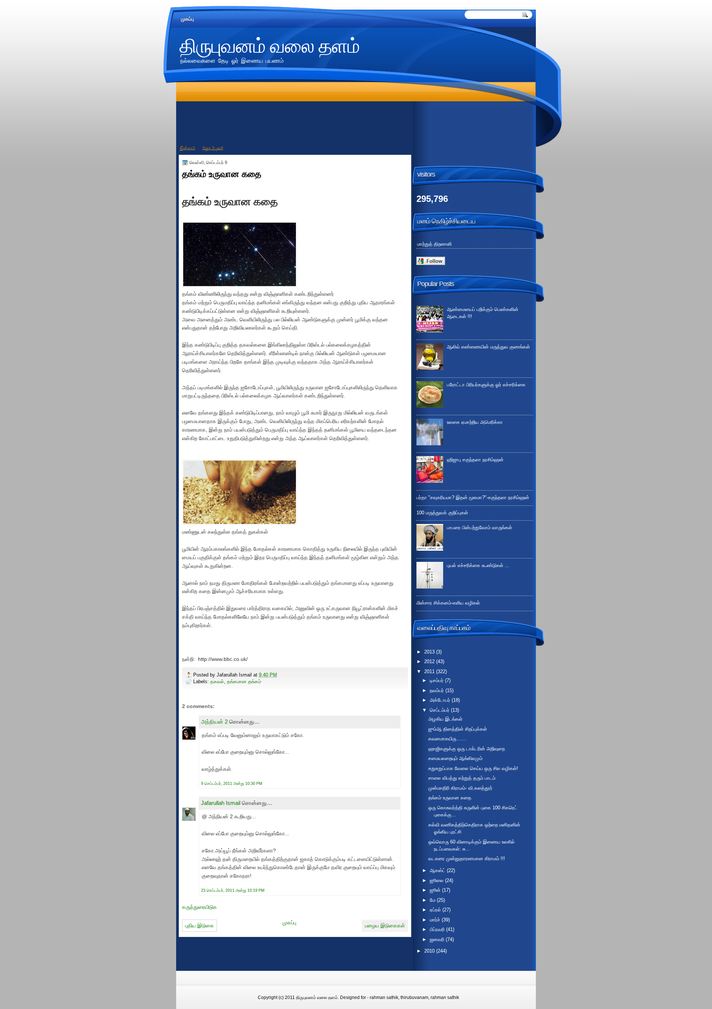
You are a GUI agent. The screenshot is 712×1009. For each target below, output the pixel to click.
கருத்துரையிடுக (199, 907)
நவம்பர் (437, 690)
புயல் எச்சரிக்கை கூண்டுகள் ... (478, 565)
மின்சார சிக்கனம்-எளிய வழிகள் (448, 603)
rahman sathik (384, 997)
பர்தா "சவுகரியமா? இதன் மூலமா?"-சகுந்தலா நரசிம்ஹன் (472, 497)
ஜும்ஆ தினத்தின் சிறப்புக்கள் (457, 729)
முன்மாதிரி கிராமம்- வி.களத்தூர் (460, 788)
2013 (430, 652)
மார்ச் (436, 920)
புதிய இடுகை (199, 925)
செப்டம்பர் (440, 710)
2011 (430, 671)
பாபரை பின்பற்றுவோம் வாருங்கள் (479, 527)
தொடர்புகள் (213, 148)
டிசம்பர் (437, 680)
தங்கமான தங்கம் (244, 681)
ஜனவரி (438, 939)
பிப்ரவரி (438, 929)
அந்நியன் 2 (214, 721)
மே (433, 900)
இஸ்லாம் (187, 148)
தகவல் (217, 681)
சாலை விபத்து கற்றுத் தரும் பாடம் (461, 778)
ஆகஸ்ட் (438, 870)
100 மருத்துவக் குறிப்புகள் (442, 512)
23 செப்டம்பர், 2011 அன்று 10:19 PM (232, 890)
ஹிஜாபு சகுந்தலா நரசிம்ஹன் (475, 459)
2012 (430, 661)
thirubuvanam (414, 997)
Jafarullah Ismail (220, 803)
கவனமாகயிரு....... (447, 738)
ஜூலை (437, 880)
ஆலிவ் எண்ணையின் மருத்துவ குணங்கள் (488, 347)
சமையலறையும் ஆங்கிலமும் (455, 758)
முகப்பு (187, 19)
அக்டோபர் (441, 700)
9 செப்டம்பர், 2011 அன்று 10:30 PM (231, 783)
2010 (430, 951)
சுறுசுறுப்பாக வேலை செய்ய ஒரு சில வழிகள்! (473, 768)
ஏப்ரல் (436, 910)
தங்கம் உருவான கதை (449, 797)
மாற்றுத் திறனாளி (434, 244)
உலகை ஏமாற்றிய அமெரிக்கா (475, 422)
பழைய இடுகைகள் (385, 925)
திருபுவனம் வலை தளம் (269, 45)
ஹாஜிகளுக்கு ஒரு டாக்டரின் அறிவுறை (466, 748)
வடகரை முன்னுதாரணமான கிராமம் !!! (466, 858)
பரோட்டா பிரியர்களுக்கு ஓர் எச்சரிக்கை (486, 384)
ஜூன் (436, 890)
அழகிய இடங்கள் (445, 719)
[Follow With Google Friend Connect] (430, 263)
